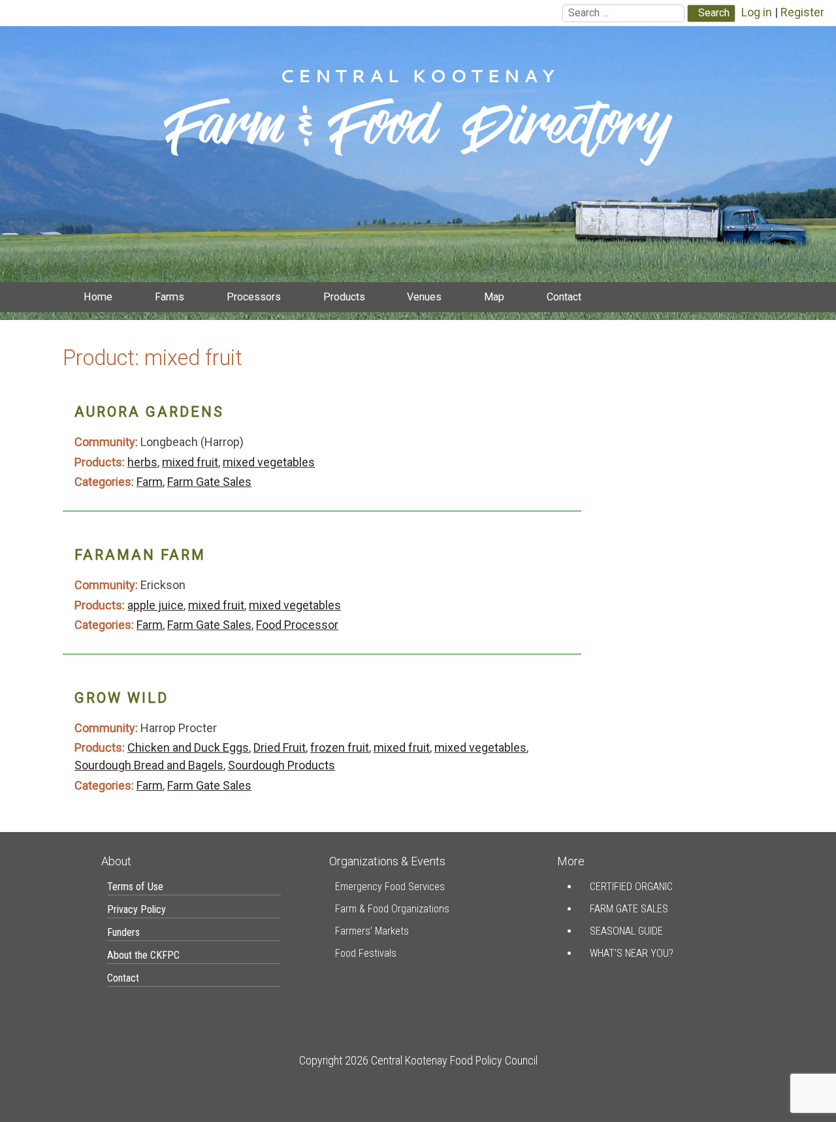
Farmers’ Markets (372, 931)
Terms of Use (135, 886)
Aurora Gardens (149, 412)
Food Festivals (365, 953)
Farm (150, 482)
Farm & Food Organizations (392, 909)
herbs (142, 462)
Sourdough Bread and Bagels (148, 765)
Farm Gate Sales (209, 482)
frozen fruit (339, 747)
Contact (564, 297)
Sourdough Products (281, 765)
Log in (756, 12)
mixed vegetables (269, 462)
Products (344, 297)
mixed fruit (190, 462)
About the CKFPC (143, 955)
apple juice (155, 605)
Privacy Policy (136, 909)
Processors (254, 297)
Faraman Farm (140, 555)
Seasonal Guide (626, 931)
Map (494, 297)
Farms (169, 297)
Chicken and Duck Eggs (188, 747)
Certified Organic (631, 886)
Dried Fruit (279, 747)
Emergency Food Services (390, 886)
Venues (424, 297)
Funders (123, 932)
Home (98, 297)
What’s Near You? (631, 953)
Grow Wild (121, 698)
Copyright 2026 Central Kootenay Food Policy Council (418, 1060)
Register (802, 12)
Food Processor (297, 625)
